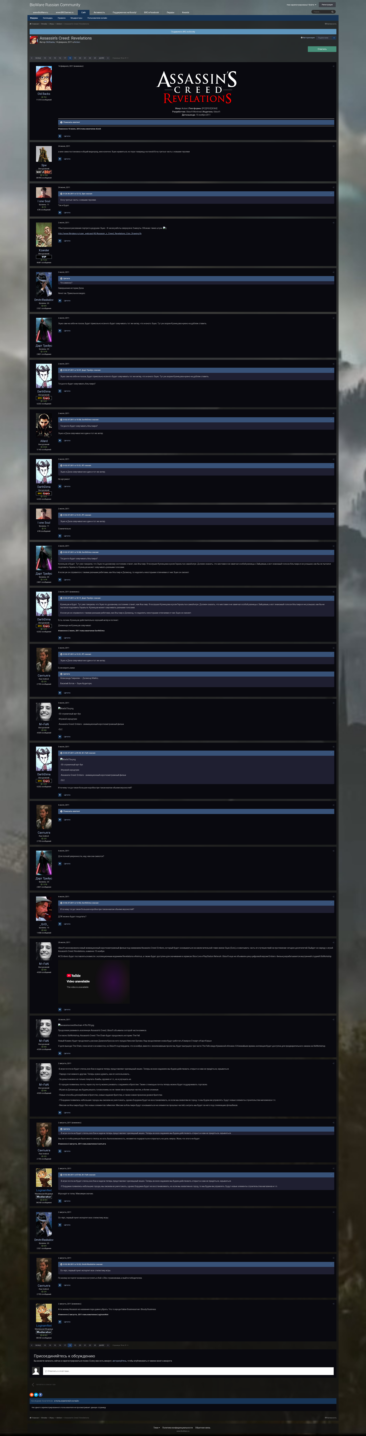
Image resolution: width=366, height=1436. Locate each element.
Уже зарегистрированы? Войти (301, 5)
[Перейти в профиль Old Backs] (34, 40)
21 (85, 58)
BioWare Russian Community (55, 4)
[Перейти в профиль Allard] (44, 425)
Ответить (322, 49)
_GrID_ (44, 924)
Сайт (83, 12)
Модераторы (76, 18)
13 (45, 58)
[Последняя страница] (108, 58)
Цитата (67, 136)
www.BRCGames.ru (64, 12)
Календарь (48, 18)
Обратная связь (202, 1428)
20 (80, 58)
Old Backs (50, 42)
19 (75, 58)
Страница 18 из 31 (120, 58)
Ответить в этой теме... (58, 1371)
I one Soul (44, 201)
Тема (156, 1428)
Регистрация (327, 5)
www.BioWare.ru (40, 12)
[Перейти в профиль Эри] (44, 154)
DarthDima (43, 391)
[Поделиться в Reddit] (32, 1395)
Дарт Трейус (44, 345)
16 (60, 58)
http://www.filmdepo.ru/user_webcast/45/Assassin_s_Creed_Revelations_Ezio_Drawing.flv (100, 233)
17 (65, 58)
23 (95, 58)
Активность (99, 12)
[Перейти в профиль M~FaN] (44, 712)
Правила (61, 18)
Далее (101, 58)
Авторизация (309, 38)
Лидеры (170, 12)
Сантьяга (44, 675)
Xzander (44, 250)
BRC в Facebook (151, 12)
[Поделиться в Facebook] (40, 1395)
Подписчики (323, 38)
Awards (185, 12)
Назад (38, 58)
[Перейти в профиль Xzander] (44, 235)
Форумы (34, 18)
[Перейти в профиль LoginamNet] (44, 1177)
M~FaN (44, 724)
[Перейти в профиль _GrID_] (44, 908)
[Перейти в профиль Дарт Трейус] (44, 330)
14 (50, 58)
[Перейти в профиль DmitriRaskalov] (44, 284)
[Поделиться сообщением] (333, 66)
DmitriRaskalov (43, 300)
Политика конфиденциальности (177, 1428)
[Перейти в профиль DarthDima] (44, 376)
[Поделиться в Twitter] (36, 1395)
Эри (43, 165)
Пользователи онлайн (97, 18)
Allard (44, 441)
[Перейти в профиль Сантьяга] (43, 660)
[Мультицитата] (59, 136)
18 (70, 58)
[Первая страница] (32, 58)
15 (55, 58)
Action (77, 42)
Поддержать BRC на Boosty (183, 31)
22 (90, 58)
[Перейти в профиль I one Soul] (44, 192)
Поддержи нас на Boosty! (124, 12)
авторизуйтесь (120, 1361)
